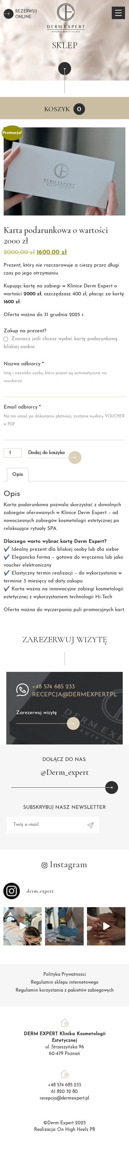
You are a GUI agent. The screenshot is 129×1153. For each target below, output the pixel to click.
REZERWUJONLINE (26, 14)
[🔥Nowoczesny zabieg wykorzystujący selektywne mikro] (64, 926)
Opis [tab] (17, 474)
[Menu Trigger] (118, 13)
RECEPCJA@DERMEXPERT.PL (74, 695)
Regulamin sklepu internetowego (65, 982)
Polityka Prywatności (64, 974)
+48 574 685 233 (53, 687)
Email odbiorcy (22, 407)
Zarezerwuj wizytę (36, 712)
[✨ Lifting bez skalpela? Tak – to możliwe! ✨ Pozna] (106, 926)
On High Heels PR (76, 1129)
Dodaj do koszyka (46, 452)
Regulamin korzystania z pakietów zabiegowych (65, 990)
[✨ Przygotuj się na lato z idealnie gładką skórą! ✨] (22, 926)
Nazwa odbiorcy (24, 364)
